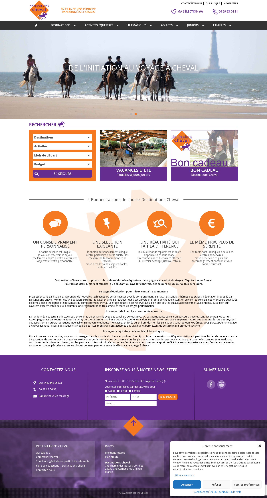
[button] (260, 446)
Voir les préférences (247, 484)
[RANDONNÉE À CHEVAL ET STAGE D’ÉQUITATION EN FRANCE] (36, 25)
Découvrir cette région (211, 108)
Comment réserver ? (48, 457)
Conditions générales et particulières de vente (217, 491)
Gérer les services (184, 475)
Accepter (187, 484)
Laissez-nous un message (54, 395)
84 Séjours (63, 173)
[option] (133, 74)
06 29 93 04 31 (47, 389)
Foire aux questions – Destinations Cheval (60, 465)
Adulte (112, 390)
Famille (136, 390)
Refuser (216, 484)
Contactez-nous (45, 470)
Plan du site (112, 457)
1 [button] (131, 114)
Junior (123, 390)
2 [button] (135, 114)
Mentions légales (115, 452)
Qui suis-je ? (43, 452)
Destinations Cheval (50, 382)
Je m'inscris (168, 396)
